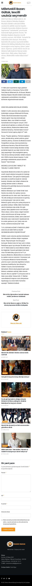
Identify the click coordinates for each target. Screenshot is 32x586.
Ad (2, 496)
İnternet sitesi (5, 512)
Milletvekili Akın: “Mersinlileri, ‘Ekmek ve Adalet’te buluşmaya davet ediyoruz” (14, 451)
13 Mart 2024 (4, 61)
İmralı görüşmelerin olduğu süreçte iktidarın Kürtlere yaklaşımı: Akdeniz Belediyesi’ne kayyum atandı (13, 401)
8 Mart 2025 (5, 357)
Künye (14, 582)
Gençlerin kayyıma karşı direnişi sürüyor (15, 377)
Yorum (3, 473)
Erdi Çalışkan (27, 582)
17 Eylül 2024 (5, 454)
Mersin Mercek (16, 323)
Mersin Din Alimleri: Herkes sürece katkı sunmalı (14, 354)
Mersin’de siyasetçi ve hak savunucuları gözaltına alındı (15, 426)
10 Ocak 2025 (5, 405)
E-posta (4, 504)
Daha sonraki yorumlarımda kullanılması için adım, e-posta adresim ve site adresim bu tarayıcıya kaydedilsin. (16, 522)
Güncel (5, 446)
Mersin (5, 349)
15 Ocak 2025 (5, 379)
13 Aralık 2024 (5, 429)
